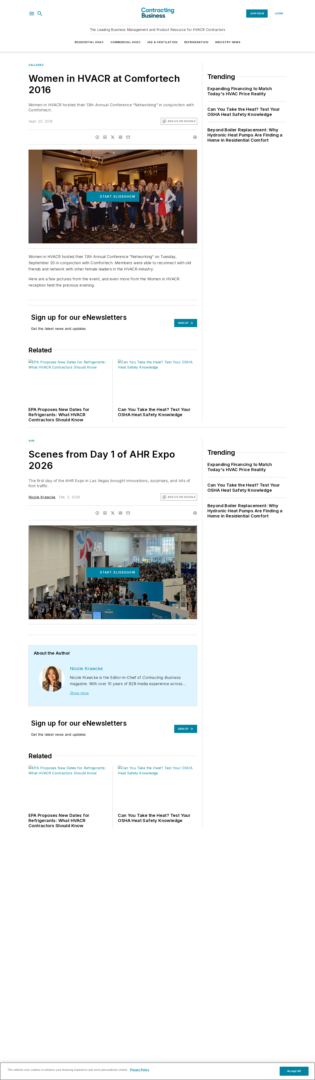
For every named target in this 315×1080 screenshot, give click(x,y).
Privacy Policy (139, 1069)
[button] (31, 13)
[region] (157, 1071)
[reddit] (120, 137)
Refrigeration (196, 42)
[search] (40, 13)
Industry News (228, 42)
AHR (31, 440)
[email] (128, 137)
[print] (195, 137)
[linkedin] (105, 137)
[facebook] (97, 137)
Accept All (294, 1071)
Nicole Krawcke (42, 497)
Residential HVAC (89, 42)
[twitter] (113, 137)
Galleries (36, 65)
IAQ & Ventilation (162, 42)
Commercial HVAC (126, 42)
